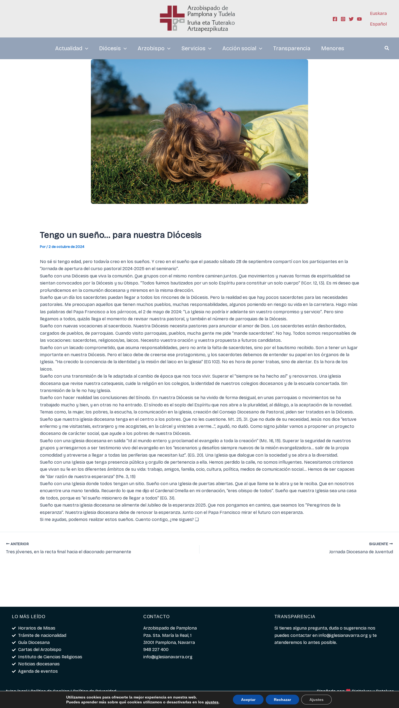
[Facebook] (334, 19)
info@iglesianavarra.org (343, 635)
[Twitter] (351, 19)
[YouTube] (359, 19)
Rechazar (282, 699)
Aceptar (248, 699)
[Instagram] (343, 19)
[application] (85, 48)
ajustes (211, 702)
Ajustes (316, 699)
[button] (387, 49)
